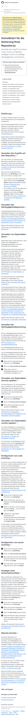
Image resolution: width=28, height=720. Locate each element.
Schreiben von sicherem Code (11, 9)
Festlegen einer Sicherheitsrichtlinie (10, 572)
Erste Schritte (7, 11)
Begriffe (23, 711)
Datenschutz (4, 712)
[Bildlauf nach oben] (24, 716)
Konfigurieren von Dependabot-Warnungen (13, 314)
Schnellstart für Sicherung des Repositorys (14, 12)
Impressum (15, 711)
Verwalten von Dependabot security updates (13, 379)
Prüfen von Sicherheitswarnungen (11, 668)
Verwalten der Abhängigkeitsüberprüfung (13, 325)
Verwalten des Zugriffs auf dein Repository (13, 154)
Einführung (6, 114)
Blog (17, 714)
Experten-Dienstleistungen (8, 714)
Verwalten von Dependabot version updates (13, 422)
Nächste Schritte (8, 633)
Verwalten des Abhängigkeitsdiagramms (12, 206)
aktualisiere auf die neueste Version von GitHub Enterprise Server (12, 27)
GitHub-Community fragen (9, 697)
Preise (15, 712)
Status (10, 712)
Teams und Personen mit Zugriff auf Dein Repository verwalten (15, 197)
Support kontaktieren (8, 699)
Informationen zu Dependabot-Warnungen (13, 319)
